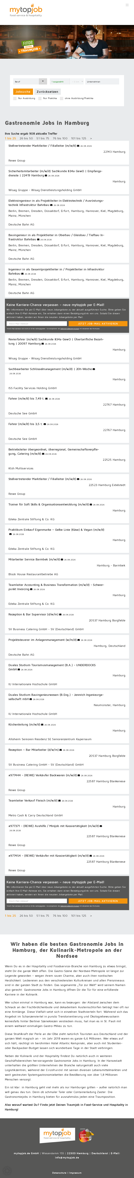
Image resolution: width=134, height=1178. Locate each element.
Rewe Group (16, 160)
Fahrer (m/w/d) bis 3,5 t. (25, 424)
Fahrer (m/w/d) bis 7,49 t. (26, 398)
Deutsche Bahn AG (21, 224)
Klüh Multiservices (20, 468)
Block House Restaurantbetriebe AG (33, 574)
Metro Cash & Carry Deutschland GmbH (35, 815)
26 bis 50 (26, 138)
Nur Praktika (50, 98)
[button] (7, 1171)
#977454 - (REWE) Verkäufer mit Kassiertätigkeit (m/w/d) (48, 855)
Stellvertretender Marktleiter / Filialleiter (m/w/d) (42, 145)
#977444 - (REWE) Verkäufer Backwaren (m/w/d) (42, 775)
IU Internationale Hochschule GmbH (32, 684)
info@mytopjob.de (67, 1157)
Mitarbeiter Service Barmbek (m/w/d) (34, 559)
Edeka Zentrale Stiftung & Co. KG (31, 519)
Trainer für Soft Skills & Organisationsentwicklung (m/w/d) (48, 504)
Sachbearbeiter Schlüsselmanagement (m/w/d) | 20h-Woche (50, 369)
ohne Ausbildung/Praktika (79, 98)
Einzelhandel (55, 1070)
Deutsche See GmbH (22, 413)
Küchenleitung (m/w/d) (24, 724)
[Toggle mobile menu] (127, 5)
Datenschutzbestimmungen (69, 329)
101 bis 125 (78, 138)
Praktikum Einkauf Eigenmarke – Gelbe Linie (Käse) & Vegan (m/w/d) (56, 529)
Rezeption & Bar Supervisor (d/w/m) (33, 614)
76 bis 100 (60, 138)
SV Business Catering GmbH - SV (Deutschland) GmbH (46, 629)
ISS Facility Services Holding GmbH (32, 388)
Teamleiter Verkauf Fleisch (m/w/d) (33, 800)
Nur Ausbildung (26, 98)
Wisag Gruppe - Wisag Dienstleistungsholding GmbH (45, 190)
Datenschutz (59, 1172)
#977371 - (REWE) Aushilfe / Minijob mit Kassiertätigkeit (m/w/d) (53, 826)
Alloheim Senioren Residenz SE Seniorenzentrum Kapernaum (50, 739)
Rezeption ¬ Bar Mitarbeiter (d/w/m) (33, 749)
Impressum (75, 1172)
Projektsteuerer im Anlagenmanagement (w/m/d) (42, 639)
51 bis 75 (42, 138)
